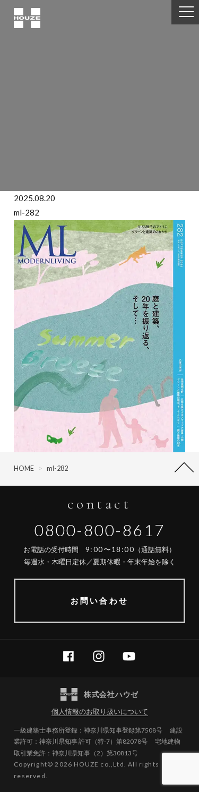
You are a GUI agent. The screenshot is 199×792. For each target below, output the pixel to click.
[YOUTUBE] (133, 656)
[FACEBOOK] (72, 656)
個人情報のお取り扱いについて (99, 711)
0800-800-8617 (99, 529)
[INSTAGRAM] (102, 656)
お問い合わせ (99, 600)
